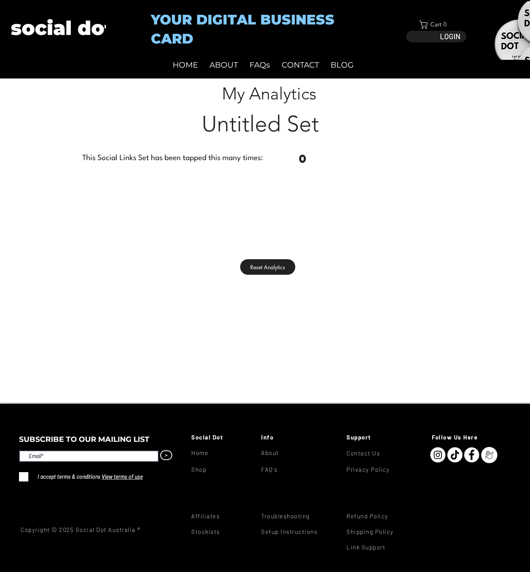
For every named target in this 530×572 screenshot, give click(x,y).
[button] (436, 25)
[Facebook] (471, 454)
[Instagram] (437, 454)
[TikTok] (454, 454)
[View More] (61, 28)
